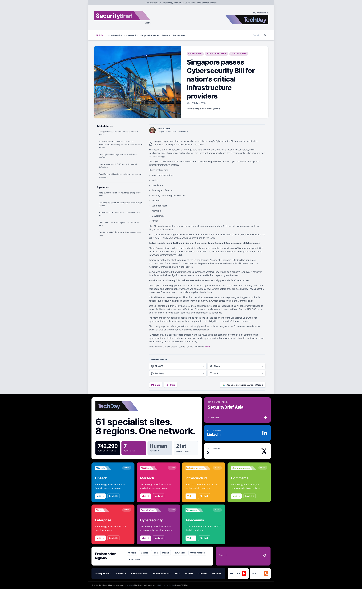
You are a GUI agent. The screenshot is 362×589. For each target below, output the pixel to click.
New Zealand (180, 552)
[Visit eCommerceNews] (243, 468)
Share (157, 385)
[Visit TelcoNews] (198, 510)
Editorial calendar (139, 573)
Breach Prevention (216, 54)
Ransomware (179, 35)
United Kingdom (197, 552)
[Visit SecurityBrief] (152, 510)
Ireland (165, 552)
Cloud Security (115, 35)
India (155, 552)
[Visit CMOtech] (152, 468)
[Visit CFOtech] (107, 468)
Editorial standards (161, 573)
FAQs (177, 573)
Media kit (113, 496)
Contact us (121, 573)
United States (134, 559)
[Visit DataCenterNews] (198, 468)
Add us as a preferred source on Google (245, 385)
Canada (144, 552)
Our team (203, 573)
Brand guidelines (103, 573)
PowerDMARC (181, 585)
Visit (99, 496)
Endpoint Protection (149, 35)
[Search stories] (265, 555)
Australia (132, 552)
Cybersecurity (130, 35)
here (207, 346)
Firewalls (166, 35)
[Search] (265, 35)
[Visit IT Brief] (107, 510)
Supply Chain (195, 54)
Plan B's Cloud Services (144, 585)
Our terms (216, 573)
